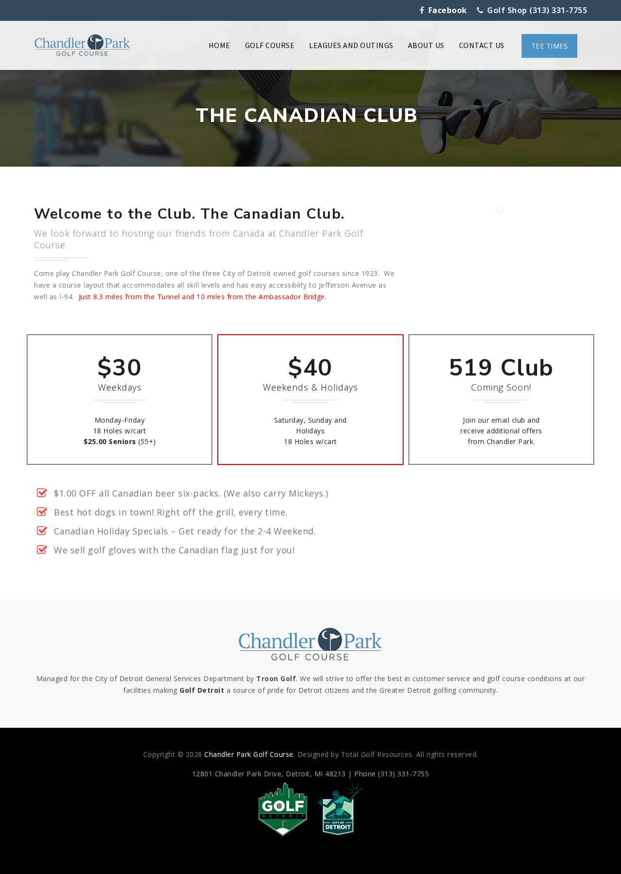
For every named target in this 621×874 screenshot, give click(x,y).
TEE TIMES (549, 46)
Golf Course (270, 45)
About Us (426, 45)
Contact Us (482, 45)
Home (219, 45)
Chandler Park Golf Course (249, 754)
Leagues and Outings (351, 45)
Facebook (447, 10)
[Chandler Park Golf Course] (82, 45)
